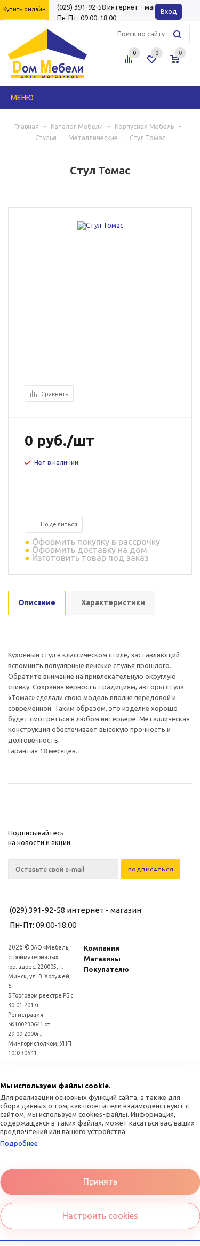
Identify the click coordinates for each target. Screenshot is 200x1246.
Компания (101, 948)
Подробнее (19, 1143)
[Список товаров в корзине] (182, 63)
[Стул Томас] (100, 225)
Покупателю (106, 969)
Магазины (102, 958)
